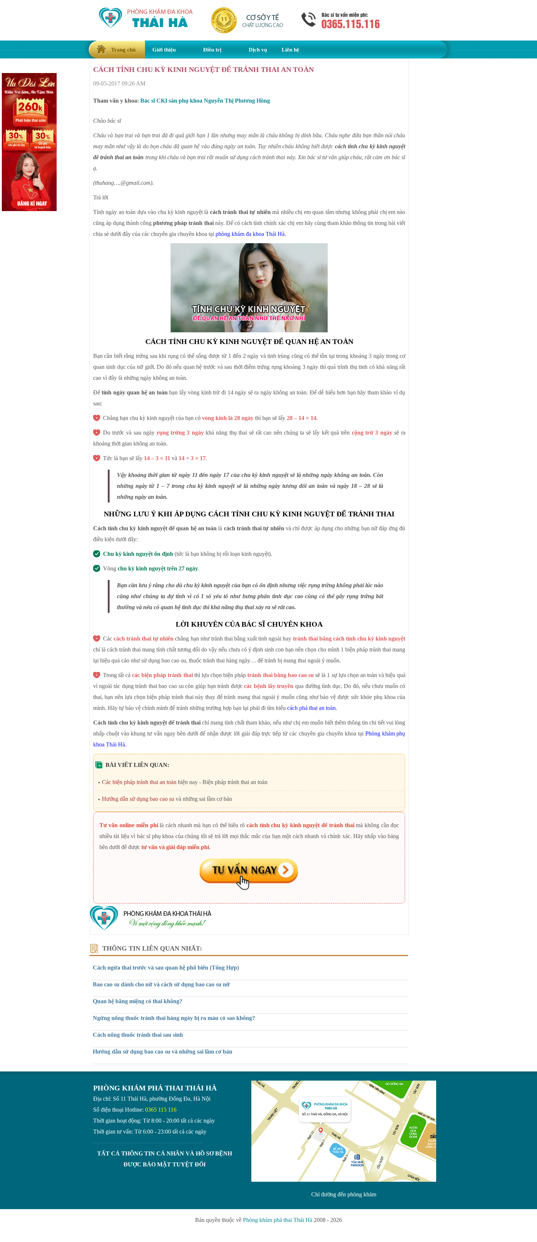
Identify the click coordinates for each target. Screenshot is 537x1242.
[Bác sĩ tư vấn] (249, 875)
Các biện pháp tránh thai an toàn (139, 782)
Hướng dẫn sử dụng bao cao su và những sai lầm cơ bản (162, 1051)
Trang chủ (123, 50)
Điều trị (212, 50)
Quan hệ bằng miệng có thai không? (137, 1001)
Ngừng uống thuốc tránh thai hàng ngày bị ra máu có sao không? (174, 1018)
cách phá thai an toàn (311, 708)
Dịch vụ (258, 50)
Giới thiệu (164, 50)
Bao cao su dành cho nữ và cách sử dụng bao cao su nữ (161, 984)
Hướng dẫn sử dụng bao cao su (138, 799)
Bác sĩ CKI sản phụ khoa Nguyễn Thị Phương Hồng (205, 101)
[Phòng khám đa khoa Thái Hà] (151, 929)
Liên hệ (290, 50)
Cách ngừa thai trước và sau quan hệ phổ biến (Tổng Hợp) (166, 967)
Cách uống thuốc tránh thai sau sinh (138, 1035)
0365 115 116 (160, 1110)
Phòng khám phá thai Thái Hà (277, 1220)
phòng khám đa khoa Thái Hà (250, 234)
